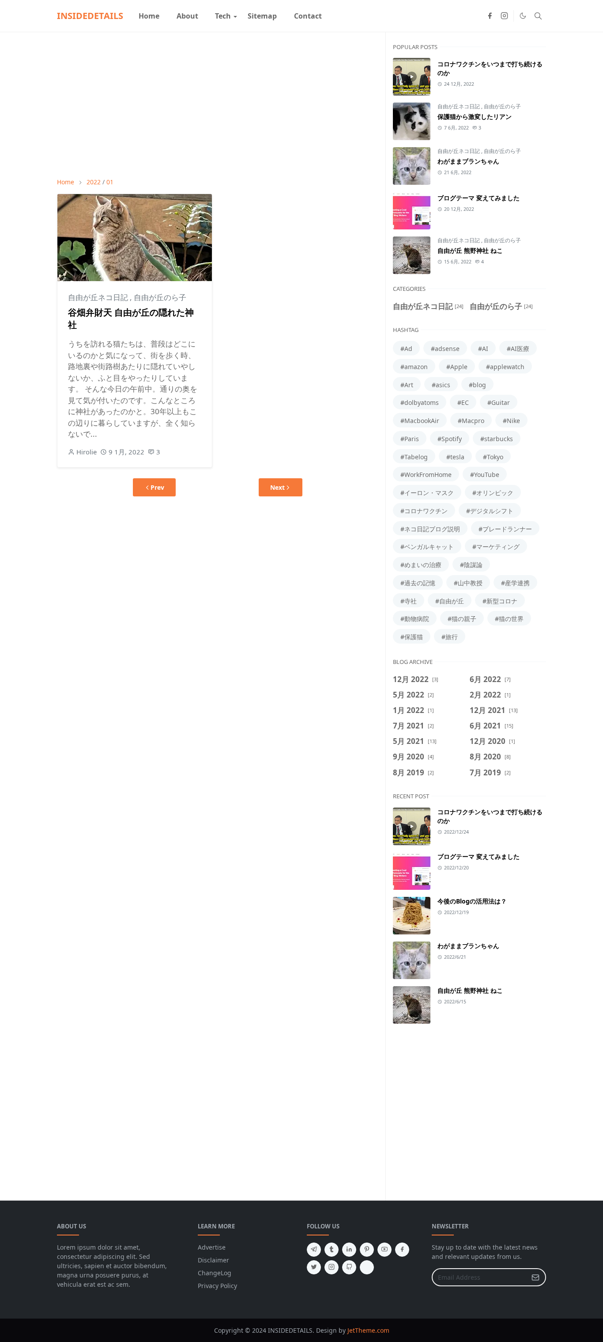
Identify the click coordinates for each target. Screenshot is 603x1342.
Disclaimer (213, 1260)
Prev (157, 487)
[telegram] (314, 1250)
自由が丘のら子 (160, 297)
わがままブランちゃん (468, 161)
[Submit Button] (535, 1277)
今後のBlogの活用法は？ (472, 901)
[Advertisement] (217, 105)
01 (109, 182)
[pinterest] (367, 1250)
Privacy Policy (217, 1285)
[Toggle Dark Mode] (523, 15)
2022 (94, 182)
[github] (349, 1267)
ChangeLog (214, 1273)
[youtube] (384, 1250)
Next (277, 487)
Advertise (212, 1247)
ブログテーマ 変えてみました (478, 198)
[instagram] (504, 16)
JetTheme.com (368, 1330)
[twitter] (314, 1267)
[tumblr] (331, 1250)
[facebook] (489, 16)
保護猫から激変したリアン (474, 116)
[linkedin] (349, 1250)
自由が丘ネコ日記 (99, 297)
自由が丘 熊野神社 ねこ (470, 250)
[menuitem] (149, 16)
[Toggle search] (538, 16)
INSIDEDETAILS (90, 16)
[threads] (367, 1267)
